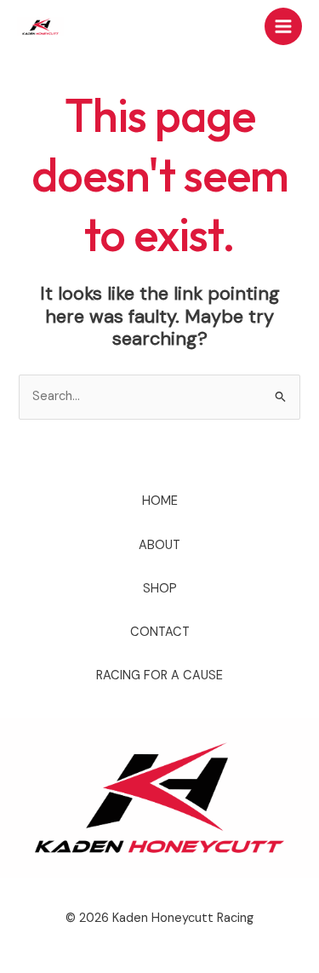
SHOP (160, 589)
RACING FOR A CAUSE (159, 675)
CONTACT (160, 632)
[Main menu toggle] (283, 26)
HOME (160, 501)
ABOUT (159, 545)
